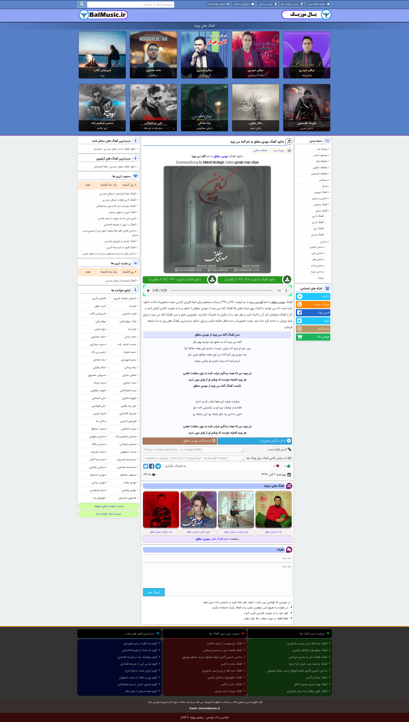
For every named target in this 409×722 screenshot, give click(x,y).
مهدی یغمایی (129, 490)
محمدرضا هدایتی (126, 467)
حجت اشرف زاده (127, 344)
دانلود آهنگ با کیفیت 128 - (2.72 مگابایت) (250, 279)
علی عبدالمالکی (153, 123)
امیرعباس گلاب (102, 70)
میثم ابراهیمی (97, 490)
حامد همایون (153, 70)
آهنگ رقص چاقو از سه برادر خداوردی (307, 691)
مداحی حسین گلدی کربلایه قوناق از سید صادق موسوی (297, 670)
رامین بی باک (98, 352)
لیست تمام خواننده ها (108, 514)
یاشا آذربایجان (256, 75)
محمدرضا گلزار (97, 459)
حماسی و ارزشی (319, 198)
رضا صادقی (204, 123)
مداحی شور (318, 259)
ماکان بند (100, 421)
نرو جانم (102, 128)
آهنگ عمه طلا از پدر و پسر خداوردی (307, 643)
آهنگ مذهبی (320, 205)
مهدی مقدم (130, 482)
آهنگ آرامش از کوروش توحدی (120, 241)
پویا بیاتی (100, 329)
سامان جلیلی (129, 375)
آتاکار (183, 717)
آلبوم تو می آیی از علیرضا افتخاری (138, 664)
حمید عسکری (97, 344)
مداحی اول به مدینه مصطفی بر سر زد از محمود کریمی (109, 254)
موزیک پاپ (322, 149)
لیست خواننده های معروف (109, 506)
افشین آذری (98, 298)
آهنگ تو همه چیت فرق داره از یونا (308, 664)
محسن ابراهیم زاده (102, 123)
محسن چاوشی (97, 436)
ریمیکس (323, 180)
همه (88, 185)
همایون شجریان (127, 498)
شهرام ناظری (129, 398)
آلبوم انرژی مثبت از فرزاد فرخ (141, 670)
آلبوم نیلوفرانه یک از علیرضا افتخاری (137, 657)
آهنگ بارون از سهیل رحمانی (122, 212)
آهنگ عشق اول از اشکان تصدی (310, 650)
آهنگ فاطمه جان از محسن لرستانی (308, 657)
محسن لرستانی (128, 444)
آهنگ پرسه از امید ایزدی (228, 691)
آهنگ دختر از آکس (231, 684)
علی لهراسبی (98, 406)
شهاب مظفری (98, 390)
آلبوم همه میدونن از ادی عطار (141, 691)
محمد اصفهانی (128, 452)
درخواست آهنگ (241, 4)
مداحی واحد (317, 265)
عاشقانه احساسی (319, 174)
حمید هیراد (129, 352)
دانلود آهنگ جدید (316, 4)
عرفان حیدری (307, 70)
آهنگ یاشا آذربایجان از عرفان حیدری (117, 194)
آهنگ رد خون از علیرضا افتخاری (120, 225)
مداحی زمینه (317, 272)
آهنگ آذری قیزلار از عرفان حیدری (119, 200)
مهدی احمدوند (97, 475)
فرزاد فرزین (99, 413)
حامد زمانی (130, 336)
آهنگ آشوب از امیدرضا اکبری (121, 247)
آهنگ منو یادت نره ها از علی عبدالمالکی (116, 206)
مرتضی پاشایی (97, 467)
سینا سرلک (99, 383)
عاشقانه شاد (321, 161)
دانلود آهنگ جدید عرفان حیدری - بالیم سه (115, 149)
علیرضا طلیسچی (306, 123)
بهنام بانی (100, 321)
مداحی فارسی (317, 247)
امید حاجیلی (129, 313)
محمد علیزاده (98, 452)
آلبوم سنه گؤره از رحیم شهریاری (140, 643)
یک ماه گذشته (109, 185)
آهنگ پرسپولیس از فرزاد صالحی (224, 643)
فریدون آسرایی (128, 421)
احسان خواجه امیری (125, 298)
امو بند (132, 306)
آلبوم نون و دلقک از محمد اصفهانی (138, 677)
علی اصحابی (98, 398)
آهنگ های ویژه (204, 26)
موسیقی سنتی (320, 155)
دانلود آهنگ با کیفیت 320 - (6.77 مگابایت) (175, 279)
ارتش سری (306, 128)
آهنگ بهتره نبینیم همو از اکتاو (311, 684)
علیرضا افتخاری (128, 413)
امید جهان (99, 306)
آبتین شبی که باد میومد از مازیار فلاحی (117, 218)
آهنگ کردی (318, 222)
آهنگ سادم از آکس (316, 677)
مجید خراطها (98, 429)
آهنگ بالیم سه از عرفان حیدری (120, 281)
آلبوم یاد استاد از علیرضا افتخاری (139, 650)
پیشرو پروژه (196, 717)
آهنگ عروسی (320, 192)
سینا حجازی (129, 383)
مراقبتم (153, 75)
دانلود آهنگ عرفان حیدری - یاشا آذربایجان (115, 167)
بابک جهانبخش (128, 321)
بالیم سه (307, 75)
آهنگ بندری (317, 235)
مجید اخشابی (128, 429)
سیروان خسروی (96, 375)
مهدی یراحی (98, 482)
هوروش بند (99, 498)
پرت (102, 75)
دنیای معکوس (204, 128)
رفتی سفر (255, 128)
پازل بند (132, 329)
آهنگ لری (318, 228)
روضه (321, 278)
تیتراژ (324, 186)
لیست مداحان (265, 4)
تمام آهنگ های (212, 539)
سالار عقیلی (255, 123)
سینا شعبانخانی (128, 390)
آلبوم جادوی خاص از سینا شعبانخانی (137, 684)
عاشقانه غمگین (320, 167)
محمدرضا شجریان (126, 459)
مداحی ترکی (317, 253)
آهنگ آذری (318, 216)
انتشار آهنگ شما (216, 4)
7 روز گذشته (129, 185)
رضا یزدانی (130, 367)
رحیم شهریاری (128, 359)
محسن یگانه (98, 444)
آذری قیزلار (204, 75)
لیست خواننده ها (289, 4)
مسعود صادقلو (128, 475)
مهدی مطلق (221, 156)
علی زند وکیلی (128, 406)
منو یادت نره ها (153, 128)
